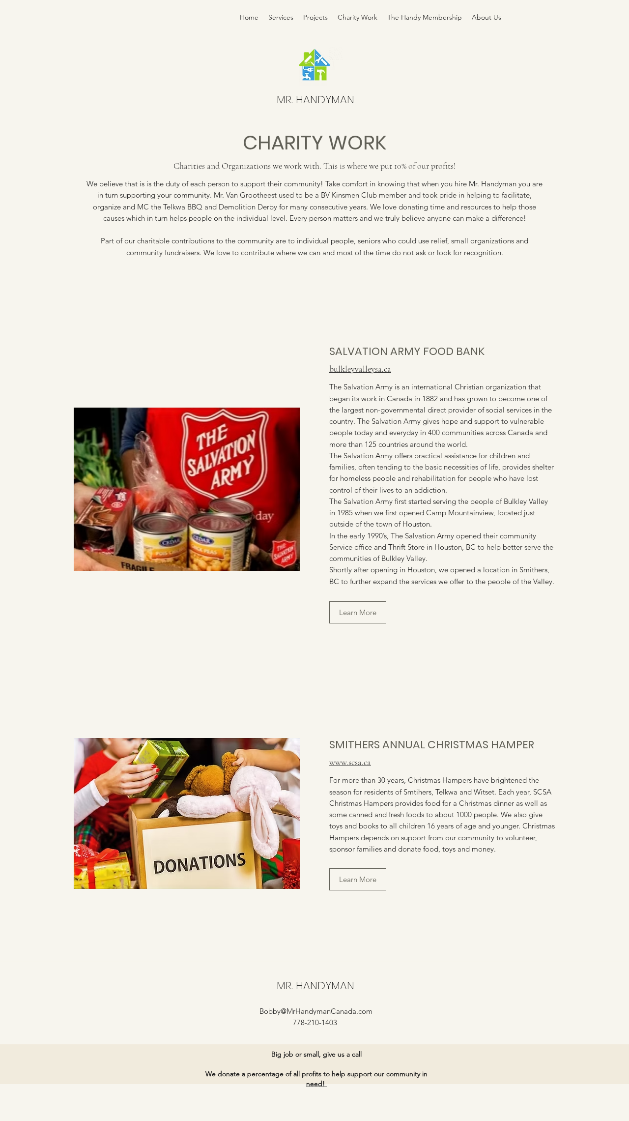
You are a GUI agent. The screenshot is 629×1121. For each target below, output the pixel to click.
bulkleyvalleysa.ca (360, 368)
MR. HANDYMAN (315, 99)
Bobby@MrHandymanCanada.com (315, 1011)
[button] (357, 612)
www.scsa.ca (350, 762)
